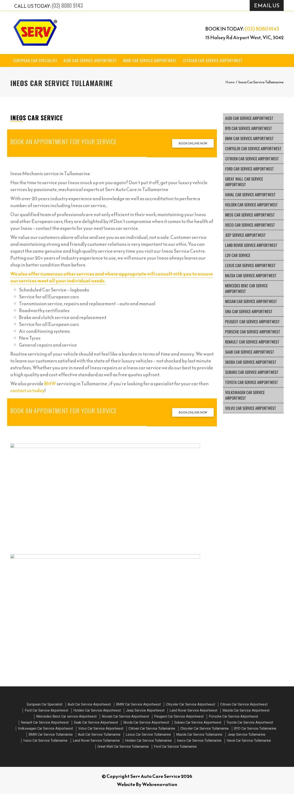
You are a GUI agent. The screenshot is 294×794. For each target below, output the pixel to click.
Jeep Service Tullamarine (246, 734)
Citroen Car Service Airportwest (213, 60)
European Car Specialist (35, 60)
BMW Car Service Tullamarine (51, 734)
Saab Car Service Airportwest (249, 352)
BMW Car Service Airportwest (150, 60)
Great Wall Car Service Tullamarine (123, 746)
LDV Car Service (237, 255)
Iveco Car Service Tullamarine (45, 740)
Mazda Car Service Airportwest (251, 275)
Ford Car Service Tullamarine (175, 746)
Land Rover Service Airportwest (251, 245)
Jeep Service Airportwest (245, 235)
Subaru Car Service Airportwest (252, 372)
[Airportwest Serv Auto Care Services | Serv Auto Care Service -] (35, 32)
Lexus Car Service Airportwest (250, 265)
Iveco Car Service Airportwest (250, 225)
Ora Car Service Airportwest (248, 311)
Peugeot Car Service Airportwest (252, 321)
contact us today (27, 390)
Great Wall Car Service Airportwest (244, 181)
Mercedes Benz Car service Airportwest (246, 288)
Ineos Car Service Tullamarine (199, 740)
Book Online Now (193, 143)
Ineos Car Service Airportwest (250, 215)
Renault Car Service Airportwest (252, 342)
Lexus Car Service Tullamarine (148, 734)
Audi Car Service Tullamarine (99, 734)
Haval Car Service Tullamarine (249, 740)
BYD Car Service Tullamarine (255, 728)
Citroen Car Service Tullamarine (151, 728)
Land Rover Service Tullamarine (96, 740)
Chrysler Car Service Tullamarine (204, 728)
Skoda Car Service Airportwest (250, 362)
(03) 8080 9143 (67, 5)
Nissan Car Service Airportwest (251, 301)
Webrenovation (159, 784)
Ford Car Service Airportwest (249, 169)
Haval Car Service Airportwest (250, 194)
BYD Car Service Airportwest (248, 128)
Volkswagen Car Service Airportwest (245, 395)
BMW (50, 383)
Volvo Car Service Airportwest (250, 408)
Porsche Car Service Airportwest (252, 331)
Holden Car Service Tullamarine (148, 740)
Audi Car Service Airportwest (90, 60)
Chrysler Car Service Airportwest (253, 148)
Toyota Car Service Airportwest (251, 382)
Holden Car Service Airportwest (251, 204)
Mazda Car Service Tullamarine (199, 734)
